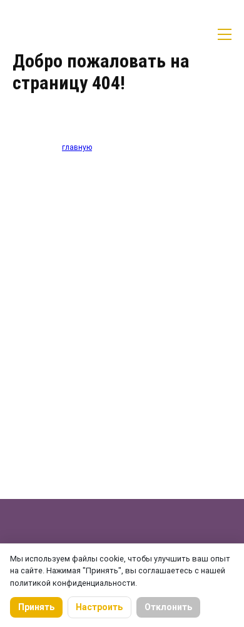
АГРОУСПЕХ (59, 34)
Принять (36, 607)
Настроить (99, 607)
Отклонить (168, 607)
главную (77, 147)
